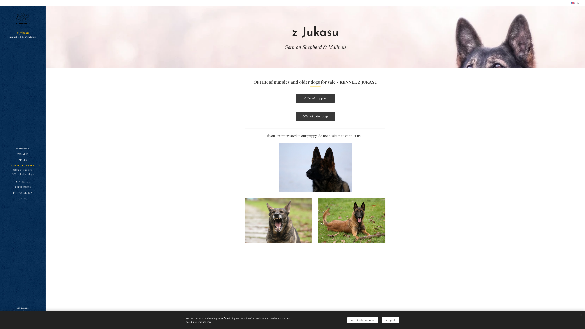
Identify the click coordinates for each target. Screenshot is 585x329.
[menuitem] (23, 148)
